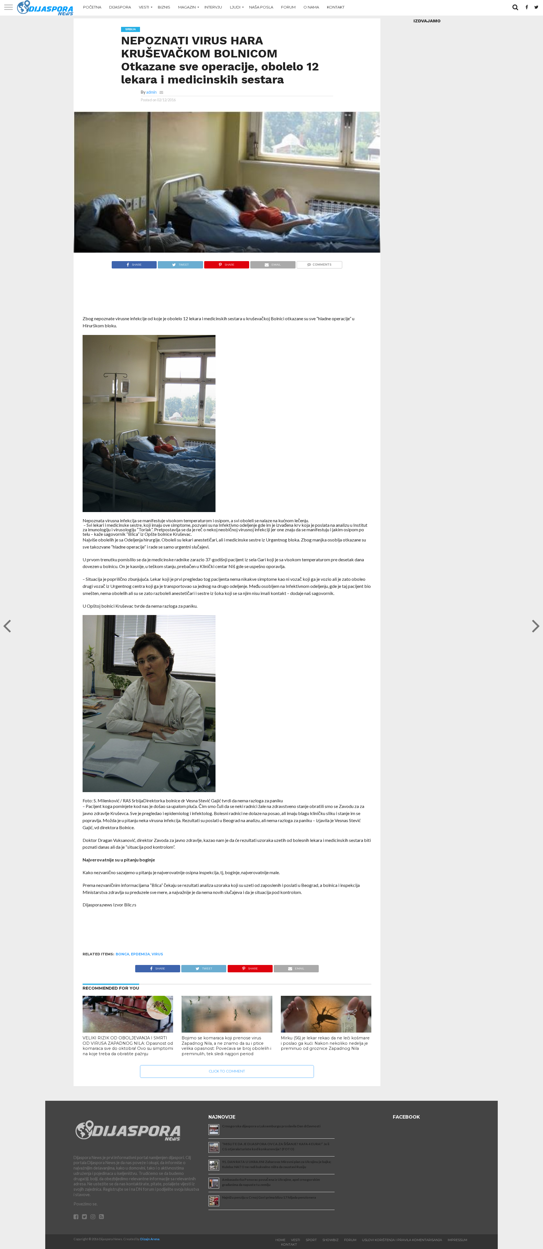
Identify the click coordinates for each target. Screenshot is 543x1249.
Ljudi (235, 7)
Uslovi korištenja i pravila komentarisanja (402, 1240)
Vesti (144, 7)
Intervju (213, 7)
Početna (92, 7)
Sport (311, 1240)
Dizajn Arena (150, 1239)
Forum (288, 7)
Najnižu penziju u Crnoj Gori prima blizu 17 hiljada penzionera (269, 1197)
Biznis (164, 7)
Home (280, 1240)
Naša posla (261, 7)
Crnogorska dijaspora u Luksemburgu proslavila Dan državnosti (271, 1126)
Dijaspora (120, 7)
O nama (311, 7)
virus (157, 954)
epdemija (140, 954)
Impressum (457, 1240)
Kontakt (335, 7)
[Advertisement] (227, 295)
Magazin (187, 7)
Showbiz (330, 1240)
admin (151, 92)
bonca (122, 954)
